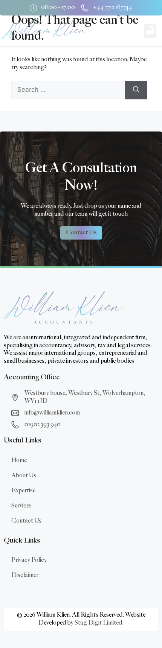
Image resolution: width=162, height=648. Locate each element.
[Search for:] (68, 90)
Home (19, 460)
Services (21, 505)
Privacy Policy (29, 560)
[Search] (136, 90)
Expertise (23, 490)
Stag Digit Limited (98, 622)
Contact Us (26, 520)
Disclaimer (24, 575)
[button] (150, 31)
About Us (23, 475)
